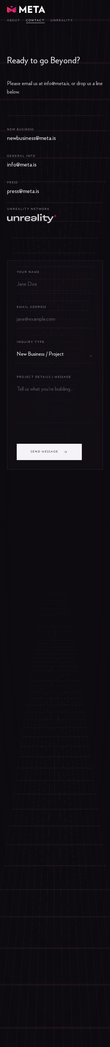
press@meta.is (23, 191)
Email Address (31, 307)
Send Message (44, 451)
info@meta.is (21, 165)
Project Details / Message (44, 377)
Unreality (61, 20)
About (13, 20)
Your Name (28, 272)
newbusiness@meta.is (31, 138)
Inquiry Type (31, 342)
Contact (35, 20)
